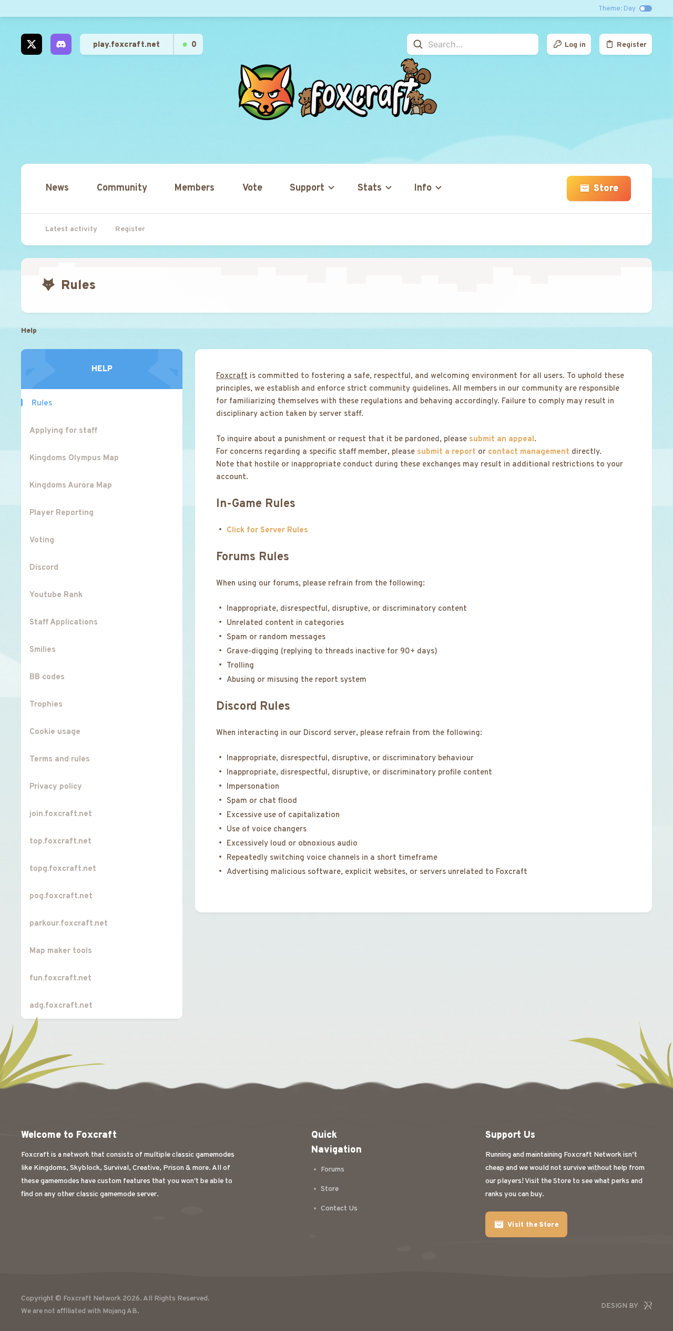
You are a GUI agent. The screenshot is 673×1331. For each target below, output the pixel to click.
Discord (43, 568)
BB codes (47, 677)
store (330, 1189)
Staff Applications (63, 623)
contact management (528, 452)
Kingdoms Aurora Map (70, 486)
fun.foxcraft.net (60, 979)
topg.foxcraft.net (62, 869)
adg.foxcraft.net (61, 1006)
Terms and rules (59, 759)
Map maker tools (60, 951)
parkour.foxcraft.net (68, 924)
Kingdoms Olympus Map (74, 458)
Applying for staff (63, 431)
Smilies (42, 650)
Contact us (339, 1208)
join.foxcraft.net (60, 814)
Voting (41, 540)
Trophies (46, 705)
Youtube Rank (56, 595)
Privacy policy (55, 787)
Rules (42, 404)
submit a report (446, 452)
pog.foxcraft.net (61, 896)
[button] (309, 188)
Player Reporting (61, 513)
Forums (332, 1169)
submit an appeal (501, 439)
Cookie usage (54, 732)
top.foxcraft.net (60, 842)
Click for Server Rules (267, 530)
